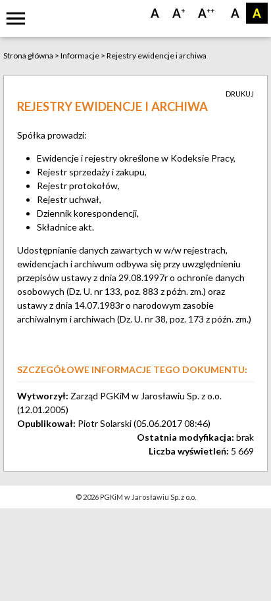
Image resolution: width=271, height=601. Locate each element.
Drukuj (240, 93)
